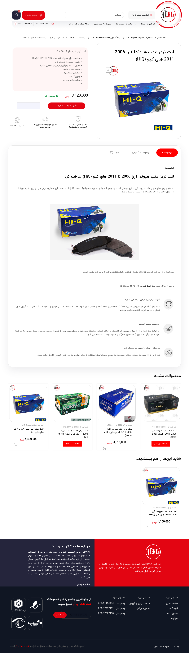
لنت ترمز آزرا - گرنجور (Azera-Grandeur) (112, 37)
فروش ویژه (146, 24)
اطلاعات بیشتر (160, 443)
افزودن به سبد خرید (67, 105)
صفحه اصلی (161, 37)
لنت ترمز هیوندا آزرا (145, 286)
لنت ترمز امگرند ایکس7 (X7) (33, 425)
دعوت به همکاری (102, 24)
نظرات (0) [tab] (115, 152)
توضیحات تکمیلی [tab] (141, 152)
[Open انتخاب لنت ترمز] (150, 15)
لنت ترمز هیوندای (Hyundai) (142, 37)
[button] (108, 70)
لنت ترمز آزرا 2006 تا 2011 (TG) (81, 37)
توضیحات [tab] (167, 152)
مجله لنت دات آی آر (79, 24)
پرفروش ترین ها (124, 24)
